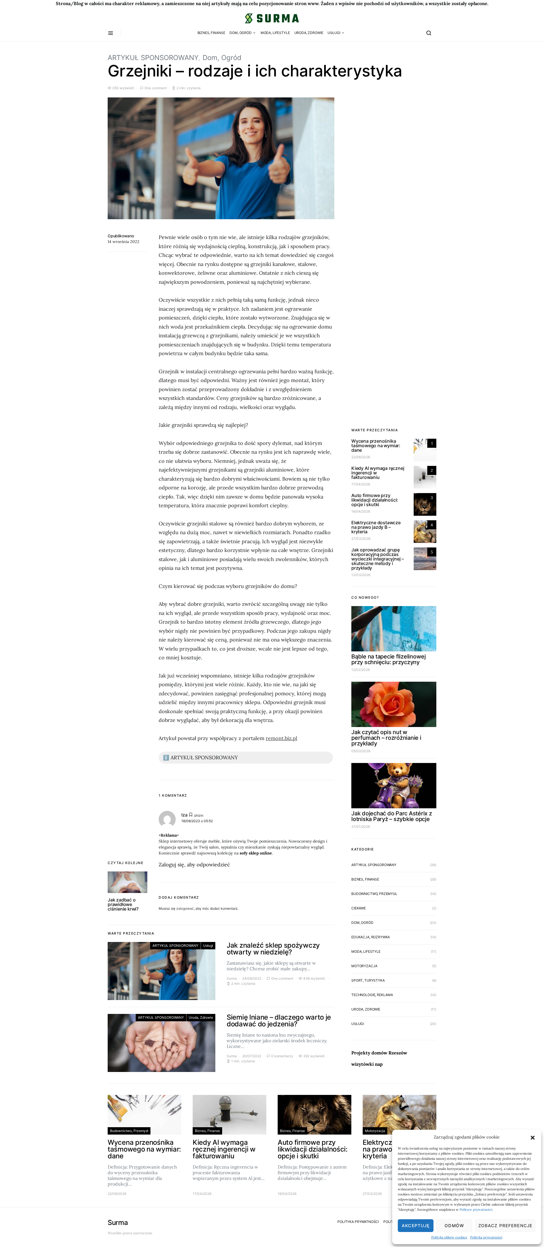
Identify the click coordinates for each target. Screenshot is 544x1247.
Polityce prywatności (476, 1209)
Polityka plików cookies (449, 1237)
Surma (232, 978)
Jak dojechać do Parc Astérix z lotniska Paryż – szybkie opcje (391, 816)
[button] (533, 1137)
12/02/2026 (360, 670)
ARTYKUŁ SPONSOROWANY (153, 58)
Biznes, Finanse (211, 33)
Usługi (334, 33)
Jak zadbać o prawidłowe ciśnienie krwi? (123, 904)
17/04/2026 (360, 484)
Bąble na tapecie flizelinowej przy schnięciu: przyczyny (388, 659)
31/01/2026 (360, 826)
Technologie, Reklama (372, 995)
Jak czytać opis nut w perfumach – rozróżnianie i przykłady (386, 738)
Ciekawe (358, 908)
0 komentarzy (282, 1056)
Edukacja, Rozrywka (370, 937)
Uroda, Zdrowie (308, 33)
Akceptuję (416, 1225)
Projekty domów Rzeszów (379, 1053)
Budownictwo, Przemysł (374, 894)
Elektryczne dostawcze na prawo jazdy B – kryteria (376, 527)
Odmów (454, 1225)
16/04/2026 (360, 511)
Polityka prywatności (486, 1237)
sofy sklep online (256, 853)
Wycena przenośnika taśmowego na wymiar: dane (375, 445)
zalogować (185, 908)
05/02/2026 (360, 751)
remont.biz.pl (281, 738)
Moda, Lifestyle (275, 33)
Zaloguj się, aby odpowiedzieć (194, 864)
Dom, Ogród (241, 33)
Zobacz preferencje (505, 1225)
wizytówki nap (367, 1064)
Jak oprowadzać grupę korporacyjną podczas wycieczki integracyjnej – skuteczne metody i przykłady (377, 559)
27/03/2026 (360, 538)
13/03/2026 (360, 575)
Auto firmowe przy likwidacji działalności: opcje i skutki (374, 500)
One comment (155, 88)
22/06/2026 (360, 457)
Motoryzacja (364, 966)
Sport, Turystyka (368, 980)
